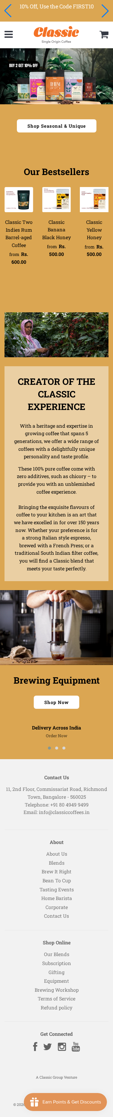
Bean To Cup (56, 880)
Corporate (57, 907)
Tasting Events (56, 889)
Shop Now (56, 702)
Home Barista (56, 898)
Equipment (56, 981)
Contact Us (56, 916)
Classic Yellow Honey (94, 229)
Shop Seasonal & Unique (56, 126)
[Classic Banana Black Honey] (56, 199)
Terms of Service (56, 998)
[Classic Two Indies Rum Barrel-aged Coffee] (19, 199)
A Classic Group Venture (56, 1077)
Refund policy (56, 1007)
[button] (7, 10)
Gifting (56, 972)
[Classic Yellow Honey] (94, 199)
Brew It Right (56, 871)
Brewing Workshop (57, 990)
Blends (56, 863)
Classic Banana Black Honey (56, 229)
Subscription (56, 963)
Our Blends (56, 954)
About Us (56, 854)
